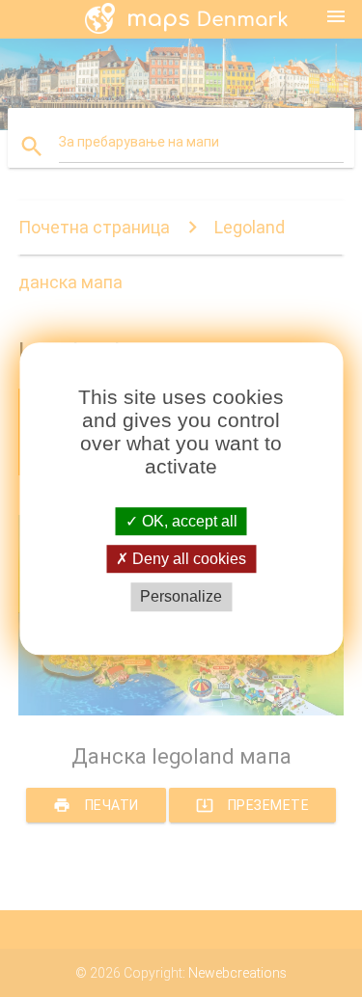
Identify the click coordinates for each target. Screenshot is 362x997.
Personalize (181, 597)
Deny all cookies (187, 559)
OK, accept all (187, 521)
